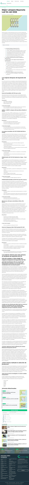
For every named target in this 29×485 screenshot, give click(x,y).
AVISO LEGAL (18, 482)
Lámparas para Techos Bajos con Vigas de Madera (12, 476)
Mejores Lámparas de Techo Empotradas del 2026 (10, 450)
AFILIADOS (6, 482)
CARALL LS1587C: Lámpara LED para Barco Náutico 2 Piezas (16, 50)
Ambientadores (9, 3)
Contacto (23, 470)
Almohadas (22, 1)
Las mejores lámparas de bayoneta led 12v (12, 48)
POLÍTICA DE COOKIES (12, 482)
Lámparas (8, 1)
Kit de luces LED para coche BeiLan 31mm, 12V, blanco (15, 55)
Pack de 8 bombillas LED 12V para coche (13, 49)
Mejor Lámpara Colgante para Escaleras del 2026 (16, 427)
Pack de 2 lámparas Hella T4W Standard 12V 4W (14, 56)
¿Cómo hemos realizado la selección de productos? (14, 72)
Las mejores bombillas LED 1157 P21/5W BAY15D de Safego (15, 51)
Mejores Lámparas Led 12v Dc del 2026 (10, 398)
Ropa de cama (17, 1)
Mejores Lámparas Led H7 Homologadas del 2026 (16, 436)
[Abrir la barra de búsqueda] (7, 5)
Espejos (12, 1)
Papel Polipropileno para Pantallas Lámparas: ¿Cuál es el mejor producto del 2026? (17, 431)
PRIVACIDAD (22, 482)
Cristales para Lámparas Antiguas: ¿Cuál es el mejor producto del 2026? (16, 444)
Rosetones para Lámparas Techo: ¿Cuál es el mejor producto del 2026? (16, 440)
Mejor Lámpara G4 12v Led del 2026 (10, 405)
